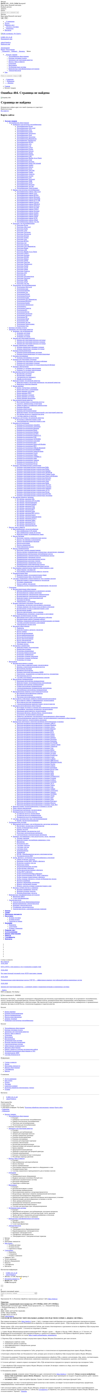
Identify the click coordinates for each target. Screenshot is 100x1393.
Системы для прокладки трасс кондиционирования (30, 819)
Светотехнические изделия (14, 1044)
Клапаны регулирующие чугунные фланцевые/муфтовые (36, 365)
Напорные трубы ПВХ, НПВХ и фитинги (31, 861)
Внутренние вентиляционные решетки (30, 693)
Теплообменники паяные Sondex (28, 213)
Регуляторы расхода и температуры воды (30, 414)
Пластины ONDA (23, 253)
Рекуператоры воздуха (24, 676)
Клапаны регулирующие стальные (28, 363)
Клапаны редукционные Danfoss (27, 432)
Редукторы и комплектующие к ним (29, 419)
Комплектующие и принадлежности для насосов (33, 580)
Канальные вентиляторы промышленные (30, 681)
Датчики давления (23, 838)
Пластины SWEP (22, 260)
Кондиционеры (10, 1039)
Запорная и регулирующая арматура (21, 329)
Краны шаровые (18, 386)
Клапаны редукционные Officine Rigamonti (31, 448)
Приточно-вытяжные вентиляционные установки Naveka (36, 764)
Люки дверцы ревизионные (22, 808)
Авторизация (5, 48)
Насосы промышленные (21, 548)
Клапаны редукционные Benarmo (28, 428)
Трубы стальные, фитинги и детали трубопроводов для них (36, 879)
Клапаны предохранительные (27, 411)
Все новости (5, 961)
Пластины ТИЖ (22, 280)
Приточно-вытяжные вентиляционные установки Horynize (36, 751)
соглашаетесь (43, 1389)
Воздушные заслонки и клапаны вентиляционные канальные (37, 707)
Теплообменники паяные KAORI (28, 207)
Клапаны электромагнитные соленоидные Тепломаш (34, 495)
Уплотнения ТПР (22, 320)
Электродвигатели (15, 900)
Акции (7, 912)
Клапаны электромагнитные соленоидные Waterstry (34, 488)
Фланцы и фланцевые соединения (28, 882)
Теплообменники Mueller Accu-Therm (29, 158)
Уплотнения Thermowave (25, 305)
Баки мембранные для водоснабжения (25, 529)
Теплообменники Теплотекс (26, 137)
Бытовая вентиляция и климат (23, 663)
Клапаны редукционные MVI (26, 446)
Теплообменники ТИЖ (24, 181)
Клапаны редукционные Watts (27, 458)
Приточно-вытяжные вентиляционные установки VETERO (37, 794)
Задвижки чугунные (23, 336)
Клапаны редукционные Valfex (27, 455)
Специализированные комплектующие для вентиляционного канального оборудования (46, 718)
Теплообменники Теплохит (26, 179)
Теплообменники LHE (24, 156)
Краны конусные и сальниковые (27, 389)
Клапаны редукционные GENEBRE (29, 439)
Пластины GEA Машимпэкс (26, 246)
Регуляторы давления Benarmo (27, 502)
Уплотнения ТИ (22, 317)
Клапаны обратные (23, 407)
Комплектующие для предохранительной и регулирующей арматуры (40, 412)
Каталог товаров (11, 121)
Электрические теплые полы (26, 624)
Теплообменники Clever (25, 147)
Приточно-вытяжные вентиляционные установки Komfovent (37, 755)
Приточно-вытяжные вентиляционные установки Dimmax (36, 737)
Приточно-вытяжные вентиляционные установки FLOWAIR (37, 743)
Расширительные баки (20, 573)
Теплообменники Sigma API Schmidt (29, 163)
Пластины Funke (22, 229)
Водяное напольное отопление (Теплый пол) (28, 603)
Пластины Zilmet (22, 269)
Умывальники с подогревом (26, 601)
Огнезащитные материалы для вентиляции (27, 810)
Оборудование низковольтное (15, 1046)
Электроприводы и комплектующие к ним (31, 421)
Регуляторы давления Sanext (26, 515)
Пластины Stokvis (23, 259)
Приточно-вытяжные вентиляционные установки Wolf (35, 797)
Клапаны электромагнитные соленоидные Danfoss (33, 471)
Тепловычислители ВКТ (25, 856)
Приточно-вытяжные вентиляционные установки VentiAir (36, 792)
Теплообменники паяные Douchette (28, 199)
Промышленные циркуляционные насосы (31, 564)
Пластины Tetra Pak (23, 262)
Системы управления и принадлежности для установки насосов (34, 578)
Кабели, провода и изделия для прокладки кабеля (21, 1049)
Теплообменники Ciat (24, 146)
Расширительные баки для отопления (29, 577)
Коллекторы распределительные (23, 372)
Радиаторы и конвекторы (21, 645)
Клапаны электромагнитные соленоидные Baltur (33, 469)
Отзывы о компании (15, 928)
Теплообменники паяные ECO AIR (28, 200)
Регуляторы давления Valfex (26, 520)
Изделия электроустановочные (15, 1042)
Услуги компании (11, 932)
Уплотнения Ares (22, 289)
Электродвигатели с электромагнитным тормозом (29, 909)
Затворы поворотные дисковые (23, 345)
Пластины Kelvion (23, 236)
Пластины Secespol (23, 255)
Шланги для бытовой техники (27, 884)
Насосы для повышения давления (28, 541)
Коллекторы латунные (24, 373)
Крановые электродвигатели (22, 905)
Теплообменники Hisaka (25, 153)
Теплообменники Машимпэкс (27, 138)
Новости (8, 935)
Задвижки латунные (23, 333)
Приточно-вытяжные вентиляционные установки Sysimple (36, 778)
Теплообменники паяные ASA (27, 193)
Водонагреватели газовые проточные (29, 592)
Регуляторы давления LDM (26, 508)
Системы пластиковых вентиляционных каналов (33, 677)
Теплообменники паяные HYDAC (28, 206)
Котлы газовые (22, 631)
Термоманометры (22, 850)
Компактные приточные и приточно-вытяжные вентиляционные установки (38, 721)
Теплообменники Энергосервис (27, 188)
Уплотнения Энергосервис (26, 324)
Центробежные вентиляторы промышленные (32, 690)
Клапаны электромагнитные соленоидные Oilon (33, 481)
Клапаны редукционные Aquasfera (28, 425)
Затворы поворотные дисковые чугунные (30, 349)
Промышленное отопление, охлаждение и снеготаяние (35, 614)
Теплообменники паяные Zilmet (27, 220)
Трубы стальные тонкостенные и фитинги (31, 877)
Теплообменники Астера (25, 176)
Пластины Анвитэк (23, 271)
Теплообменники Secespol (25, 161)
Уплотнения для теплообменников (24, 285)
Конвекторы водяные (24, 649)
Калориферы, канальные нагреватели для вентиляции (35, 709)
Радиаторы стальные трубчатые (27, 658)
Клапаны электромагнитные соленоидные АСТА (33, 490)
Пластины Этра (22, 230)
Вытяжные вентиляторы (25, 670)
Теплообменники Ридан (25, 126)
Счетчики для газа (23, 847)
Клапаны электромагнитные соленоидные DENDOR (34, 472)
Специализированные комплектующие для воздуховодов (36, 704)
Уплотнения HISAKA (24, 301)
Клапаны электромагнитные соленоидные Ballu (33, 467)
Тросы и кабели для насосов (26, 584)
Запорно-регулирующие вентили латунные (31, 340)
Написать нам (5, 44)
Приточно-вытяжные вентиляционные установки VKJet (35, 796)
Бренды (8, 910)
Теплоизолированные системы (27, 866)
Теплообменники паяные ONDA (28, 209)
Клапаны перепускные (24, 409)
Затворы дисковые (11, 1019)
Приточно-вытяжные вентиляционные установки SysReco (36, 780)
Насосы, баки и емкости (17, 527)
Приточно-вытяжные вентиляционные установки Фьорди (36, 803)
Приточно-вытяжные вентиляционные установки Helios (35, 750)
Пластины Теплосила (24, 234)
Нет (6, 18)
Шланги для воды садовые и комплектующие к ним (34, 886)
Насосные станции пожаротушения (28, 550)
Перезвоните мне (6, 39)
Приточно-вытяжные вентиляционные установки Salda (35, 773)
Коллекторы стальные (24, 375)
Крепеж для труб (22, 829)
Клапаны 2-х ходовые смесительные (29, 368)
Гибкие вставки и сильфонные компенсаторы (32, 405)
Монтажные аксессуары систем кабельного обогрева (34, 617)
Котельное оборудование (21, 626)
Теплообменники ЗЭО (24, 177)
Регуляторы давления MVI (25, 509)
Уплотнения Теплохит (24, 315)
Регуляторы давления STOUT (27, 518)
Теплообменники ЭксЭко (25, 186)
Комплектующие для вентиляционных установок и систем (32, 806)
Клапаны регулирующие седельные (25, 359)
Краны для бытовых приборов (27, 388)
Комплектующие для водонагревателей (30, 598)
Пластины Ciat (21, 243)
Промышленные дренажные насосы (29, 557)
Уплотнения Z (21, 306)
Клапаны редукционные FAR (26, 437)
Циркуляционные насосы (25, 547)
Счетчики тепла (22, 849)
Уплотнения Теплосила (24, 313)
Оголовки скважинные (24, 582)
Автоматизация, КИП (12, 1053)
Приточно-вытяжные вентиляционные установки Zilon (35, 799)
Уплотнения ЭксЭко (23, 322)
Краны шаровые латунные (25, 391)
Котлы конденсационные (25, 637)
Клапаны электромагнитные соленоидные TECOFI (34, 485)
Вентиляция (13, 661)
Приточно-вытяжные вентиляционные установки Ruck (35, 771)
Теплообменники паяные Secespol (28, 211)
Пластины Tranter (22, 266)
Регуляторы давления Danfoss (26, 504)
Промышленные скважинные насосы (29, 562)
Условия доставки (15, 918)
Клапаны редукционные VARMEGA (29, 456)
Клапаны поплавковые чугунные (28, 358)
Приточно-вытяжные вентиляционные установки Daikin (36, 734)
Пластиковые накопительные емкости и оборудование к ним (33, 568)
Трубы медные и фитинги (25, 868)
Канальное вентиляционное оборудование (27, 706)
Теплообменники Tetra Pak (25, 170)
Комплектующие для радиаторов (28, 647)
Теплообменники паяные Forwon (28, 202)
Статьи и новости (11, 1062)
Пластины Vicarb (22, 267)
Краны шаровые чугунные (25, 396)
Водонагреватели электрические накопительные (33, 594)
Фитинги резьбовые (23, 880)
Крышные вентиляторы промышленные (30, 684)
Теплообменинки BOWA (25, 142)
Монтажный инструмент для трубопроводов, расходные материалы (35, 824)
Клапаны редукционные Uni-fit (27, 453)
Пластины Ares (22, 239)
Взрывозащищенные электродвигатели (26, 903)
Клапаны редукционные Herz (26, 442)
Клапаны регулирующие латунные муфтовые (32, 361)
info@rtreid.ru (9, 1316)
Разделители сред (22, 843)
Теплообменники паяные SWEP (27, 216)
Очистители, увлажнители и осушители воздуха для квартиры (37, 674)
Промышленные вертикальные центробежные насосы (35, 554)
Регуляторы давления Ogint (26, 511)
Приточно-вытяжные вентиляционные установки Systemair (36, 782)
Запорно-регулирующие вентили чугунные (31, 343)
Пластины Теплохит (23, 278)
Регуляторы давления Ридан (26, 524)
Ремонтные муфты (23, 865)
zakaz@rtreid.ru (6, 42)
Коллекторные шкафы (24, 610)
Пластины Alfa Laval (24, 227)
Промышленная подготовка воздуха (25, 812)
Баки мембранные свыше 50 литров (29, 532)
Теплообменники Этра (24, 130)
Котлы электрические (24, 640)
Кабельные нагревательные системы (25, 615)
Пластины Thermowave (24, 264)
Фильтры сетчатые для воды (26, 891)
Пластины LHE (22, 250)
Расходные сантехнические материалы (29, 833)
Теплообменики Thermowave (26, 140)
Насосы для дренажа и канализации (29, 539)
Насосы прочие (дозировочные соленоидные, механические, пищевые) (40, 552)
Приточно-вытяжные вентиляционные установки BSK (35, 730)
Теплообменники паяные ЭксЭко (28, 221)
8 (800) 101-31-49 (6, 37)
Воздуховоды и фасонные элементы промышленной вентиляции (34, 698)
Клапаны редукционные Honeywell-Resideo (31, 444)
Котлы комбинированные (25, 635)
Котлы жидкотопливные (25, 633)
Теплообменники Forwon (25, 151)
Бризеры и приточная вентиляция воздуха (31, 667)
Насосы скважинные (24, 545)
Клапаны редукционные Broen (27, 430)
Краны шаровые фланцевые (26, 398)
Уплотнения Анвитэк (24, 308)
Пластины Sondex (23, 237)
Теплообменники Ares (24, 144)
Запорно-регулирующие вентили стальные (31, 342)
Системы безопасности (12, 1054)
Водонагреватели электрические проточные (31, 596)
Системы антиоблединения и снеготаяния (31, 623)
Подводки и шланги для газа (26, 863)
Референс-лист (10, 930)
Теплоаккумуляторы (23, 600)
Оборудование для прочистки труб (28, 831)
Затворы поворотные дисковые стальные (30, 347)
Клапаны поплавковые (20, 356)
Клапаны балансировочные (22, 350)
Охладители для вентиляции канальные (30, 714)
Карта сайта (59, 1107)
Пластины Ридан (22, 225)
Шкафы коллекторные (24, 379)
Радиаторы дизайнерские (25, 654)
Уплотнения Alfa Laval (24, 287)
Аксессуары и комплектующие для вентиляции (32, 665)
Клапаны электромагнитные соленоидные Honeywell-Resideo (37, 476)
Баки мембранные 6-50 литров (27, 531)
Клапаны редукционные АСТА (27, 462)
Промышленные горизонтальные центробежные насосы (35, 555)
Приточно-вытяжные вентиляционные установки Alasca (36, 727)
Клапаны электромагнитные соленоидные (27, 465)
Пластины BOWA (23, 241)
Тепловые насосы (22, 644)
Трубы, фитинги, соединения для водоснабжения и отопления (33, 857)
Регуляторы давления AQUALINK (28, 501)
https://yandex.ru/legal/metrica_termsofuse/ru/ (43, 1335)
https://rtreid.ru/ (53, 1299)
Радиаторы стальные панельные (27, 656)
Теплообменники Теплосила (26, 133)
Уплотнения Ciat (22, 292)
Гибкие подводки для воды (26, 859)
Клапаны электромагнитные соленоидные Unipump (34, 486)
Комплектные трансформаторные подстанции (24, 895)
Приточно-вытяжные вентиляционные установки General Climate (38, 744)
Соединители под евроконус (26, 377)
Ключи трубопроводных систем (27, 827)
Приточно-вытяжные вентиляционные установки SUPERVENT (38, 776)
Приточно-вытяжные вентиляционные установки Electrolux (37, 739)
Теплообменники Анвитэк (25, 174)
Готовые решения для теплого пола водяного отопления (35, 607)
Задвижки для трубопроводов (23, 331)
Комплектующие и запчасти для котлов (30, 630)
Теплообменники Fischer (25, 149)
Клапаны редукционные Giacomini (28, 441)
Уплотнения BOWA (23, 290)
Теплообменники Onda (24, 160)
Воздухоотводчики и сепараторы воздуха (30, 402)
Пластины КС (21, 274)
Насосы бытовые (18, 536)
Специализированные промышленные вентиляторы (34, 688)
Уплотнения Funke (23, 297)
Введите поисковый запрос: (10, 1291)
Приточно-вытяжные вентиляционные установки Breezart (36, 729)
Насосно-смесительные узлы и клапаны (30, 612)
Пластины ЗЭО (22, 273)
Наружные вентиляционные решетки (29, 697)
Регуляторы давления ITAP (26, 506)
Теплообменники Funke (25, 131)
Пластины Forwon (23, 244)
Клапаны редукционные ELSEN (27, 433)
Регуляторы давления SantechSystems (29, 517)
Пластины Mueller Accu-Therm (27, 252)
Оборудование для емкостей (26, 570)
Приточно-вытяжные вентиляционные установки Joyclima (36, 753)
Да (2, 18)
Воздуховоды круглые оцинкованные (29, 702)
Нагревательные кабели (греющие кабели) (31, 619)
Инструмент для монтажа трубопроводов (30, 826)
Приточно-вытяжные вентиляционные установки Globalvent (37, 746)
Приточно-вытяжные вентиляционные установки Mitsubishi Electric (39, 762)
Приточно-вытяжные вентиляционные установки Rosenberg (37, 767)
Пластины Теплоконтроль (25, 276)
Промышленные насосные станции (28, 561)
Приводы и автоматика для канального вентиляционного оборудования (41, 716)
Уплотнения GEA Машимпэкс (27, 299)
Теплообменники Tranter (25, 172)
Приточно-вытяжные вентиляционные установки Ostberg (36, 766)
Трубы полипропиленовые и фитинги (29, 873)
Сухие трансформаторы (21, 898)
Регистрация (10, 49)
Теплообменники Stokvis (25, 167)
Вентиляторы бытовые (24, 668)
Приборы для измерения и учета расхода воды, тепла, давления (34, 836)
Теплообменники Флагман (25, 184)
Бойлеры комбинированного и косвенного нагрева (34, 591)
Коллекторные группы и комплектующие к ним (33, 608)
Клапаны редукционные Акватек (28, 460)
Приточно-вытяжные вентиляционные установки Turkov (36, 785)
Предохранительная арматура (23, 400)
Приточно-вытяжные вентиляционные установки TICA (35, 783)
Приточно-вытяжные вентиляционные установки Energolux (37, 741)
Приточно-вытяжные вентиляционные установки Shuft (35, 774)
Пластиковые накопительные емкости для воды (32, 571)
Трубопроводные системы (17, 822)
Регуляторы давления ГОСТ (26, 522)
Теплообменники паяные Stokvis (27, 214)
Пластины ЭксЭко (23, 283)
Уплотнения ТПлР (23, 319)
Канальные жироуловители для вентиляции (31, 711)
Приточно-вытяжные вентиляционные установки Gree (35, 748)
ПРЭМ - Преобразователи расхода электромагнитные (34, 854)
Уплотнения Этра (22, 326)
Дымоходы (20, 628)
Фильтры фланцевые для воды (27, 893)
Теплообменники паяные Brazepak (28, 197)
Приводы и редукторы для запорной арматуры (28, 418)
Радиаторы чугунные (24, 660)
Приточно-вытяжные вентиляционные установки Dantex (36, 736)
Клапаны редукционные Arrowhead (28, 426)
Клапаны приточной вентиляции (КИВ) (30, 672)
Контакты (8, 939)
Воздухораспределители (25, 695)
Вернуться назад (6, 109)
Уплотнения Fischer (23, 294)
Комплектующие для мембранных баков (30, 534)
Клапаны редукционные (21, 423)
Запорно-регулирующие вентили (24, 338)
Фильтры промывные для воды (27, 889)
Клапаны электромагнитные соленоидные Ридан (33, 492)
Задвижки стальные (23, 335)
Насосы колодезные (23, 543)
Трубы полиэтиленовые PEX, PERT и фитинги (32, 875)
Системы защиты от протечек (27, 416)
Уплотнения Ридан (23, 312)
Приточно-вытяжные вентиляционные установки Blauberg (36, 725)
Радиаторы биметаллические (26, 653)
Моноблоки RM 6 (19, 896)
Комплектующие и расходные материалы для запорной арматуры (38, 382)
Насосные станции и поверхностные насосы (31, 538)
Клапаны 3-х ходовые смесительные (29, 370)
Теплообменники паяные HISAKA (28, 204)
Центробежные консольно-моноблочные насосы (33, 566)
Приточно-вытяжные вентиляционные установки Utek (35, 787)
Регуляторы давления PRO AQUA (28, 513)
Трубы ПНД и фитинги (24, 872)
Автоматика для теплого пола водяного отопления (34, 605)
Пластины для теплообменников (24, 223)
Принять (24, 1391)
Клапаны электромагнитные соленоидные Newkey (34, 479)
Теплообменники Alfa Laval (26, 128)
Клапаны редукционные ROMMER (28, 449)
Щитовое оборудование (13, 1047)
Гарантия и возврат (11, 1086)
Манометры (21, 842)
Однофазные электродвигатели (23, 907)
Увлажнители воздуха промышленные (29, 817)
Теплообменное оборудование (19, 123)
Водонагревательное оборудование (24, 589)
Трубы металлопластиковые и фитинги (30, 870)
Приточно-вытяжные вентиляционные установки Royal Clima (37, 769)
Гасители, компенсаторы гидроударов (29, 403)
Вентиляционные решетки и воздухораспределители (30, 691)
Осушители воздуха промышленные (29, 815)
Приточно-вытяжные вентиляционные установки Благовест (37, 801)
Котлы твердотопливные (25, 638)
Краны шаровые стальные (25, 395)
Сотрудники (13, 926)
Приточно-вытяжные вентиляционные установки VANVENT (37, 790)
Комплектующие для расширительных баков (31, 575)
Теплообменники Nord (24, 135)
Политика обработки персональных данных (19, 1087)
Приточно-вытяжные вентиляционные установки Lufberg (36, 759)
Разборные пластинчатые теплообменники (27, 124)
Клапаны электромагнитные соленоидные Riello (33, 483)
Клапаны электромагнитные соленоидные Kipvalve (34, 478)
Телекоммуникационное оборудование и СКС (20, 1051)
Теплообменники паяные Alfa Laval (29, 191)
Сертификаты (10, 937)
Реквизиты (12, 925)
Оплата (7, 1082)
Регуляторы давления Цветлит (27, 525)
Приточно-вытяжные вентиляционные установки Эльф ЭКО (37, 804)
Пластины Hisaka (22, 248)
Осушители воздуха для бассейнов (28, 813)
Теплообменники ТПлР (24, 183)
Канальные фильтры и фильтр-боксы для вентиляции (34, 713)
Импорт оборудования (13, 933)
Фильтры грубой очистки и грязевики (25, 888)
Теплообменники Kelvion (25, 154)
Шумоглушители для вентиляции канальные (32, 720)
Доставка (8, 1084)
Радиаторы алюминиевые (25, 651)
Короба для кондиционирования (27, 820)
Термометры (21, 852)
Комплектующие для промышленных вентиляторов (34, 683)
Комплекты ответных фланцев (27, 384)
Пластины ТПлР (22, 282)
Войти (3, 49)
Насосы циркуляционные (13, 1017)
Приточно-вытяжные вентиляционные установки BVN (35, 732)
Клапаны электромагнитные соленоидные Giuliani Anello (36, 474)
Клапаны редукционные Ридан (27, 464)
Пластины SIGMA (23, 257)
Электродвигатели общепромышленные (26, 902)
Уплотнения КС (22, 310)
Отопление (12, 587)
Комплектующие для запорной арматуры (26, 380)
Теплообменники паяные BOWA (28, 195)
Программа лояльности (13, 914)
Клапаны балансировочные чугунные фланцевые (33, 354)
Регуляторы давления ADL (26, 499)
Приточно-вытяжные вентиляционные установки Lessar (35, 757)
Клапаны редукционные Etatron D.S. (29, 435)
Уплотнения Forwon (23, 296)
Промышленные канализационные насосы (31, 559)
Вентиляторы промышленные (23, 679)
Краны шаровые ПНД (24, 393)
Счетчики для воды (23, 845)
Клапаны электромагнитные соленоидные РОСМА (34, 494)
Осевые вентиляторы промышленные (29, 686)
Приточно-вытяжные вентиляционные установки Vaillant (36, 789)
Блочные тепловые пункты (18, 327)
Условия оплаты (14, 919)
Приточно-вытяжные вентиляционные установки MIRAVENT (38, 760)
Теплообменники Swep (24, 168)
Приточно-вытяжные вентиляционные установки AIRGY (36, 723)
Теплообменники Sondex (25, 165)
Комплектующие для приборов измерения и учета (33, 840)
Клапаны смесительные (21, 366)
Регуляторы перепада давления (23, 497)
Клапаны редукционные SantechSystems (30, 451)
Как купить (9, 916)
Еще (6, 72)
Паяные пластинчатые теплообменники (26, 190)
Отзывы (7, 1089)
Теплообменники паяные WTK (27, 218)
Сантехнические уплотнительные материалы (32, 835)
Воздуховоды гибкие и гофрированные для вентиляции (35, 700)
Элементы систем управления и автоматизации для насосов (37, 585)
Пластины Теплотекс (24, 232)
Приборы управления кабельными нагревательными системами (38, 621)
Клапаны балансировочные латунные (29, 352)
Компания (8, 923)
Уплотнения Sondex (23, 303)
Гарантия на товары (15, 921)
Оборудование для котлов (25, 642)
